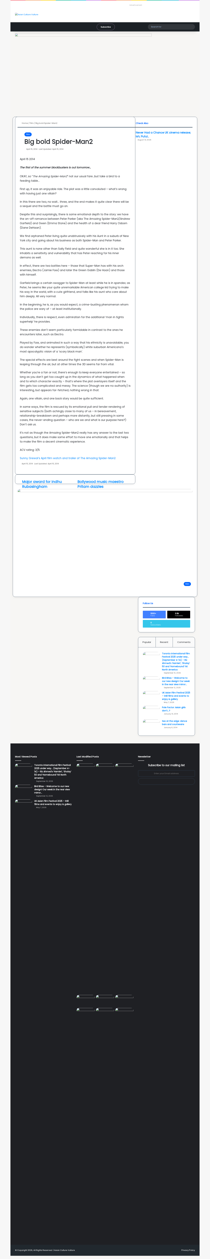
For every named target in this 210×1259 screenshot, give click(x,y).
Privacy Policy (188, 1250)
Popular (147, 642)
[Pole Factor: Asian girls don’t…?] (151, 711)
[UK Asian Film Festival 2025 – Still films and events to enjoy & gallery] (151, 697)
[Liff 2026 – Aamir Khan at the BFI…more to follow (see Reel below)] (105, 1001)
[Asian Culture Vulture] (26, 14)
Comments (183, 642)
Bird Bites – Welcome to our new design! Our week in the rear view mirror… (176, 681)
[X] (13, 1257)
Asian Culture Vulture (64, 1250)
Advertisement (135, 5)
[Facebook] (11, 1257)
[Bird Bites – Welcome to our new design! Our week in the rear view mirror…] (151, 682)
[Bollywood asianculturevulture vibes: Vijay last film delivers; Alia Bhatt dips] (124, 769)
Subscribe (106, 26)
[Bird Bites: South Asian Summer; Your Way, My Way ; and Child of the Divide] (105, 1013)
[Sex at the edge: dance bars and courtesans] (151, 725)
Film (28, 134)
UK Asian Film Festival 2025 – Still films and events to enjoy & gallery (176, 696)
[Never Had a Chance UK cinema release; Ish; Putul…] (105, 879)
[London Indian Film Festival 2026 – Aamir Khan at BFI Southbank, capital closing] (86, 1123)
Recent (164, 642)
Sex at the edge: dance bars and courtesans (174, 722)
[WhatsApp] (15, 1257)
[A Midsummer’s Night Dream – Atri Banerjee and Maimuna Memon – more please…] (124, 1000)
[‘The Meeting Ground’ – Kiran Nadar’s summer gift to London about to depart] (86, 879)
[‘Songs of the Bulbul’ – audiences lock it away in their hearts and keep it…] (124, 1013)
